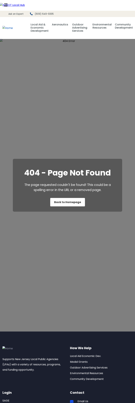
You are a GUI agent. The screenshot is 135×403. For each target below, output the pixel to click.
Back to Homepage (67, 202)
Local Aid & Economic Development (40, 28)
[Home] (7, 28)
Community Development (124, 26)
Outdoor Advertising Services (79, 28)
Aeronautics (60, 24)
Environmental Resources (102, 26)
